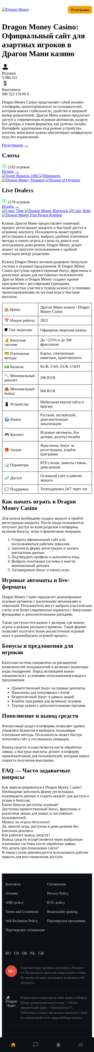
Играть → (10, 171)
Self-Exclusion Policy (22, 921)
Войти (58, 10)
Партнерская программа (66, 921)
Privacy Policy (58, 893)
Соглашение (56, 884)
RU (8, 953)
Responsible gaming (62, 912)
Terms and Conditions (22, 912)
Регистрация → (15, 145)
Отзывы (12, 893)
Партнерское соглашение (25, 930)
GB (41, 953)
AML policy (15, 902)
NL (32, 953)
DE (24, 953)
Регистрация (80, 10)
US (16, 953)
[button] (47, 787)
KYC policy (56, 902)
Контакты (13, 884)
